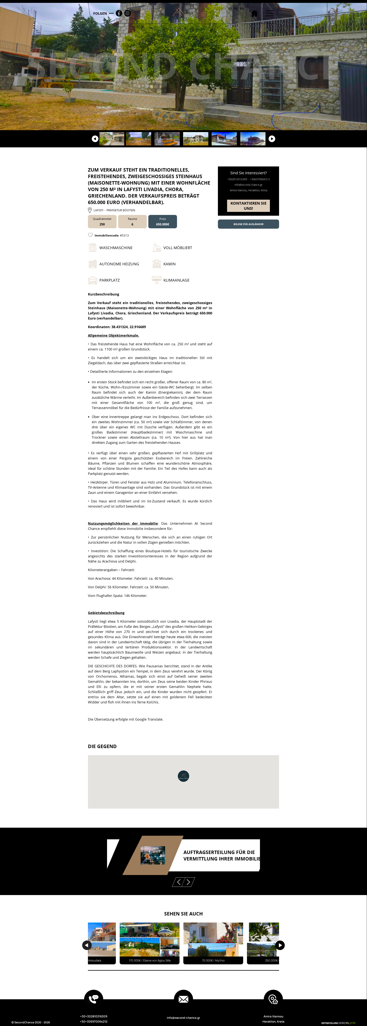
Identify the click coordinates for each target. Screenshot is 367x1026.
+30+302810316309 (93, 1016)
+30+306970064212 (93, 1022)
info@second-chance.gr (248, 184)
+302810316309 (237, 179)
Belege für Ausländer (249, 224)
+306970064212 (260, 179)
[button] (183, 776)
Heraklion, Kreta (273, 1022)
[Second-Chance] (179, 13)
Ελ (230, 8)
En (236, 8)
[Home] (254, 13)
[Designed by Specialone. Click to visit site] (329, 1023)
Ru (242, 8)
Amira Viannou (273, 1016)
